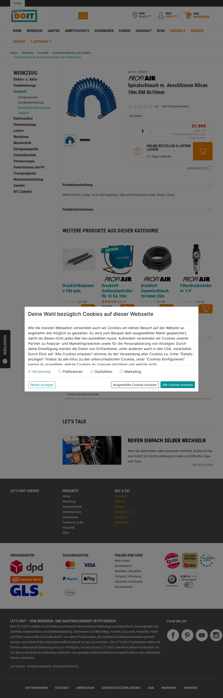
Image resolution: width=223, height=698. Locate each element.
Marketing (132, 371)
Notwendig (41, 371)
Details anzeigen (42, 385)
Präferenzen (73, 371)
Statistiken (103, 371)
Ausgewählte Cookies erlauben (135, 385)
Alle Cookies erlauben (177, 385)
